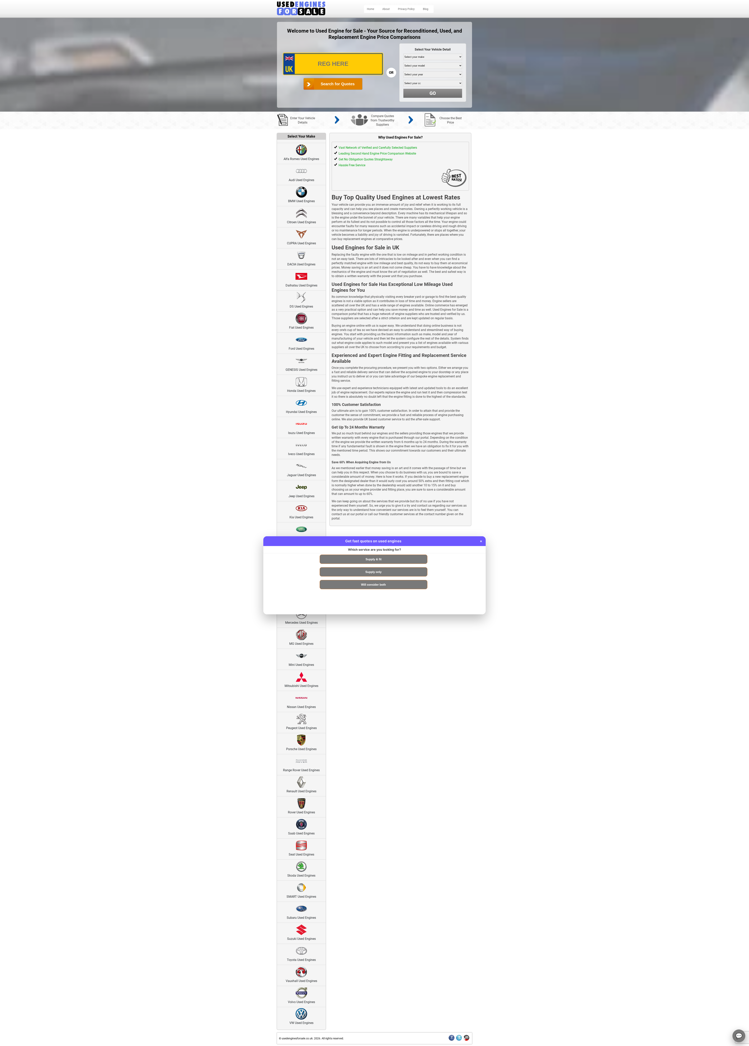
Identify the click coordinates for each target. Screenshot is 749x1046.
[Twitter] (459, 1040)
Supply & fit (374, 559)
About (386, 9)
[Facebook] (451, 1040)
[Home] (301, 14)
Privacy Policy (406, 9)
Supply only (373, 572)
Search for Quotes (338, 84)
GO (433, 93)
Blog (425, 9)
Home (370, 9)
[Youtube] (466, 1040)
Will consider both (373, 584)
